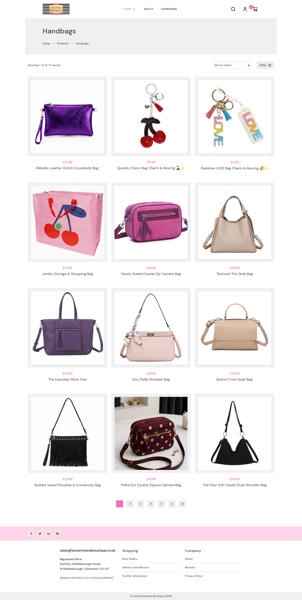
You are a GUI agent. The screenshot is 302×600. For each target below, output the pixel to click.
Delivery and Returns (135, 567)
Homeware (169, 9)
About (148, 9)
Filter (263, 65)
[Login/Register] (245, 9)
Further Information (134, 576)
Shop (127, 9)
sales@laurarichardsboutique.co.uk (87, 550)
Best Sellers (129, 559)
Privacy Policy (194, 576)
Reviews (190, 567)
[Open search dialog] (233, 9)
